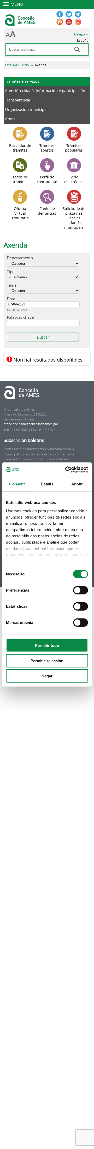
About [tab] (77, 484)
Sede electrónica (74, 179)
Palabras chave (20, 317)
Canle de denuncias (47, 211)
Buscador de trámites (20, 148)
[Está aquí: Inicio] (21, 23)
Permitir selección (47, 660)
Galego (79, 34)
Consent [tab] (17, 484)
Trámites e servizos (22, 81)
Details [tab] (47, 484)
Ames (10, 118)
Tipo (11, 271)
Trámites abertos (47, 148)
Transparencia (17, 100)
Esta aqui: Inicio (17, 65)
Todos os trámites (20, 179)
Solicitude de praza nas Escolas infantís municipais (74, 218)
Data (11, 298)
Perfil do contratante (47, 179)
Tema (11, 285)
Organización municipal (26, 109)
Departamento (20, 257)
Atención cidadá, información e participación (45, 90)
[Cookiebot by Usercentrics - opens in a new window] (66, 469)
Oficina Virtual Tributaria (20, 213)
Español (83, 40)
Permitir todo (47, 645)
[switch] (80, 590)
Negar (47, 676)
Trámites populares (74, 148)
